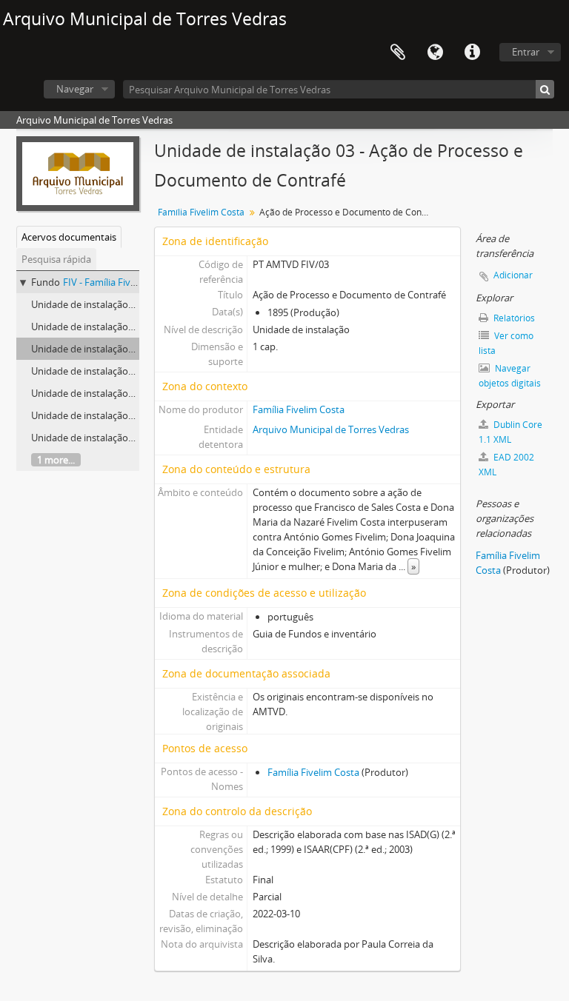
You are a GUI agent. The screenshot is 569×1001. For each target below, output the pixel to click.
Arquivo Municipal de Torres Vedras (331, 429)
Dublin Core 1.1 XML (510, 432)
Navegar (74, 89)
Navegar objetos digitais (510, 375)
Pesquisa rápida (56, 259)
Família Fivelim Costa (201, 212)
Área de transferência (397, 52)
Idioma (434, 52)
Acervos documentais (68, 237)
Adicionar (513, 275)
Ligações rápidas (471, 52)
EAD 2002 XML (506, 464)
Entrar (525, 51)
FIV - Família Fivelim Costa (119, 282)
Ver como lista (506, 343)
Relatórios (513, 318)
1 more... (56, 459)
